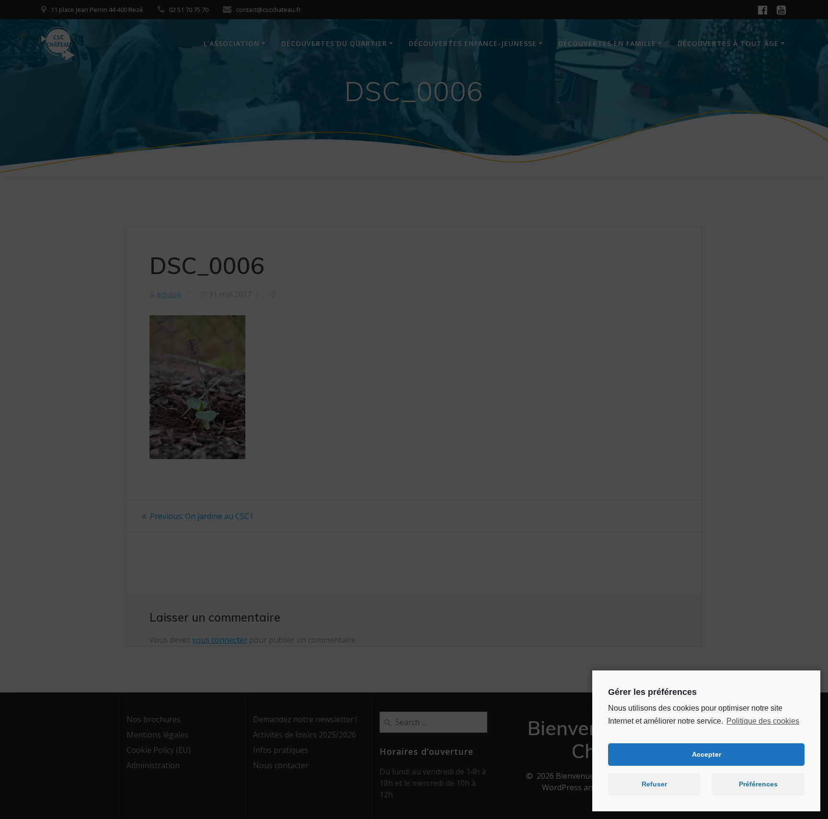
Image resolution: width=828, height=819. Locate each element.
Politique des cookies (762, 721)
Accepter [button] (706, 754)
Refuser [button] (654, 784)
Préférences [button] (758, 784)
